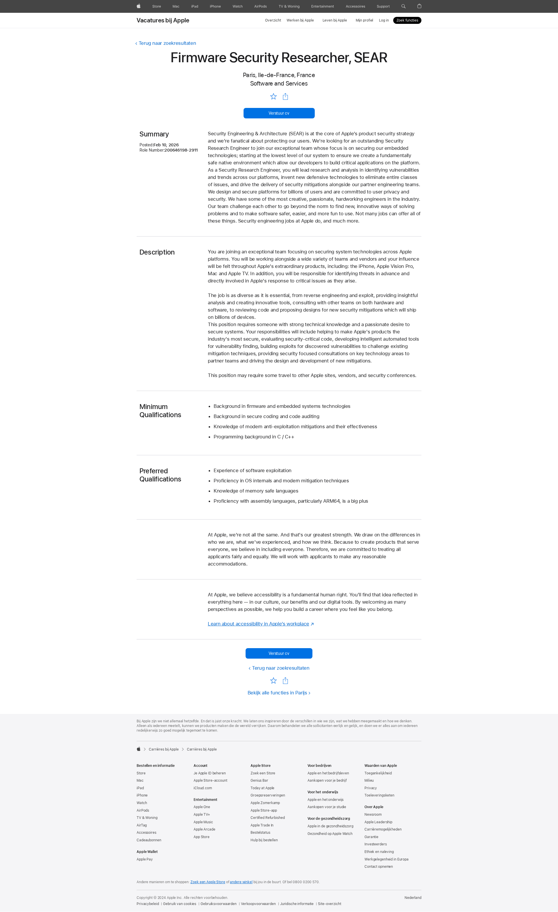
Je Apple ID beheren (210, 773)
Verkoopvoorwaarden (258, 904)
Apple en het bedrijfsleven (328, 773)
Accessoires (146, 833)
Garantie (371, 837)
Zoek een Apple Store (207, 882)
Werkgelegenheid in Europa (386, 859)
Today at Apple (262, 788)
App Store (202, 837)
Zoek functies (407, 20)
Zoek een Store (263, 773)
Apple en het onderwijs (325, 800)
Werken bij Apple (300, 20)
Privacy (370, 788)
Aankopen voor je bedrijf (327, 780)
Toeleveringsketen (379, 795)
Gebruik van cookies (179, 904)
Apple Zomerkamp (265, 803)
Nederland (413, 898)
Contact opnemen (378, 867)
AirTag (142, 825)
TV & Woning (147, 818)
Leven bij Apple (335, 20)
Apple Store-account (210, 780)
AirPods (143, 810)
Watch (142, 803)
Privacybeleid (148, 904)
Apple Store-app (264, 810)
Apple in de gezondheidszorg (330, 826)
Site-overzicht (329, 904)
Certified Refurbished (268, 818)
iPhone (142, 795)
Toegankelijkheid (378, 773)
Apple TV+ (202, 815)
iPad (140, 788)
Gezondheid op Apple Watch (330, 834)
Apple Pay (145, 859)
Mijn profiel (364, 20)
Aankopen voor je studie (326, 807)
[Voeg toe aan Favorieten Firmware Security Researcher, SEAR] (273, 96)
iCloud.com (203, 788)
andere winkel (241, 882)
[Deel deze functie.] (285, 96)
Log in (384, 20)
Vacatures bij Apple (163, 20)
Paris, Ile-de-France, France (279, 75)
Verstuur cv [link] (279, 113)
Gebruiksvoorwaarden (219, 904)
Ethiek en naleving (379, 852)
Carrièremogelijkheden (382, 829)
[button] (403, 6)
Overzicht (273, 20)
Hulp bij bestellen (264, 840)
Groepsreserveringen (268, 795)
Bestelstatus (260, 833)
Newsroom (373, 815)
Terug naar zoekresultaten (167, 43)
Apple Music (203, 822)
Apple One (202, 807)
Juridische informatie (297, 904)
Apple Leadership (378, 822)
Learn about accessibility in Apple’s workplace (258, 624)
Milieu (369, 780)
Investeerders (375, 844)
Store (141, 773)
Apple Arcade (204, 829)
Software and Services (279, 83)
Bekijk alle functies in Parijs (277, 693)
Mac (140, 780)
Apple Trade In (262, 825)
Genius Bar (259, 780)
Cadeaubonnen (149, 840)
